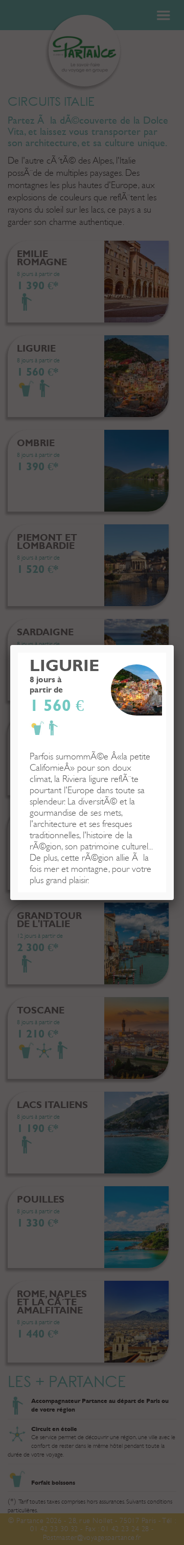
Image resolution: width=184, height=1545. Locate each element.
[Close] (174, 645)
